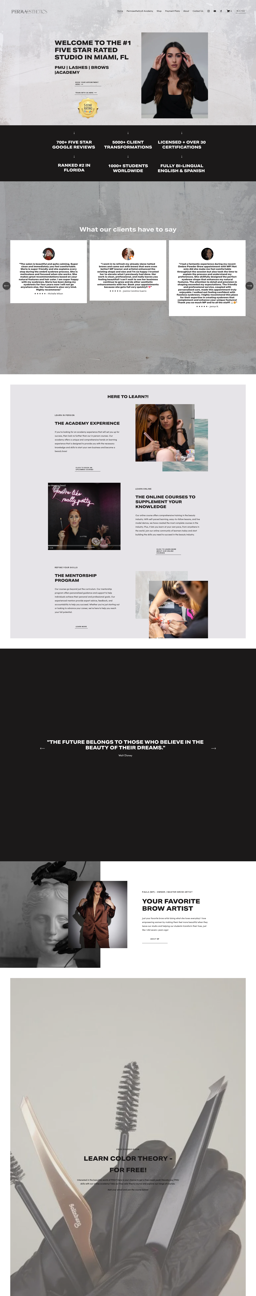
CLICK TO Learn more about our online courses (166, 551)
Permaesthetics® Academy (140, 10)
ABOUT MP (154, 939)
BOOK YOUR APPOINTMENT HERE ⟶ (87, 83)
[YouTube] (214, 11)
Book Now (241, 11)
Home (120, 10)
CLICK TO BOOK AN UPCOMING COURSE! (85, 468)
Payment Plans (172, 10)
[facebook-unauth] (221, 11)
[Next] (249, 286)
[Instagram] (208, 11)
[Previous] (7, 286)
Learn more (81, 627)
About (186, 10)
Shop (159, 10)
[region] (128, 285)
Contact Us (198, 10)
